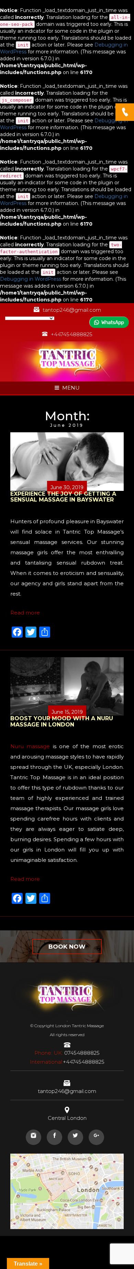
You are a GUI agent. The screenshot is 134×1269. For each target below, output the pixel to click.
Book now (67, 946)
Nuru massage (30, 746)
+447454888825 (71, 334)
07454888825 (67, 1053)
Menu (71, 387)
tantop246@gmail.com (72, 310)
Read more (25, 612)
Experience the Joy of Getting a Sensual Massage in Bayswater (63, 497)
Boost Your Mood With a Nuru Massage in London (61, 721)
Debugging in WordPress (30, 279)
